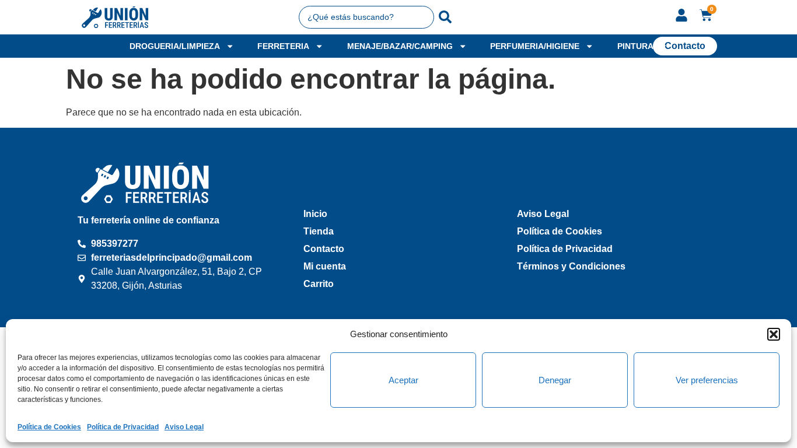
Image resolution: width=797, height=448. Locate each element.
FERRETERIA (283, 46)
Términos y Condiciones (571, 266)
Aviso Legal (184, 427)
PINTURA (635, 46)
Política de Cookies (49, 427)
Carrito (318, 284)
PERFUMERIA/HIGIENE (534, 46)
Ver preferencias (707, 380)
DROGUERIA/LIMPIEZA (175, 46)
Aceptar (403, 380)
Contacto (323, 249)
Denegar (555, 380)
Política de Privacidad (123, 427)
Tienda (318, 231)
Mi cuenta (324, 266)
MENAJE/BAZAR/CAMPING (400, 46)
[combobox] (367, 17)
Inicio (315, 214)
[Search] (445, 17)
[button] (773, 334)
